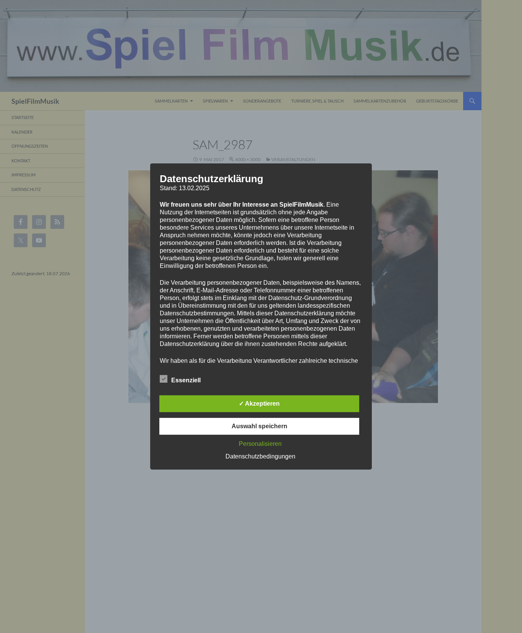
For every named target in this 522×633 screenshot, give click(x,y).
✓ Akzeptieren (259, 403)
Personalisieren (260, 443)
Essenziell (186, 380)
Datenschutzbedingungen (260, 456)
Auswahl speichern (259, 426)
